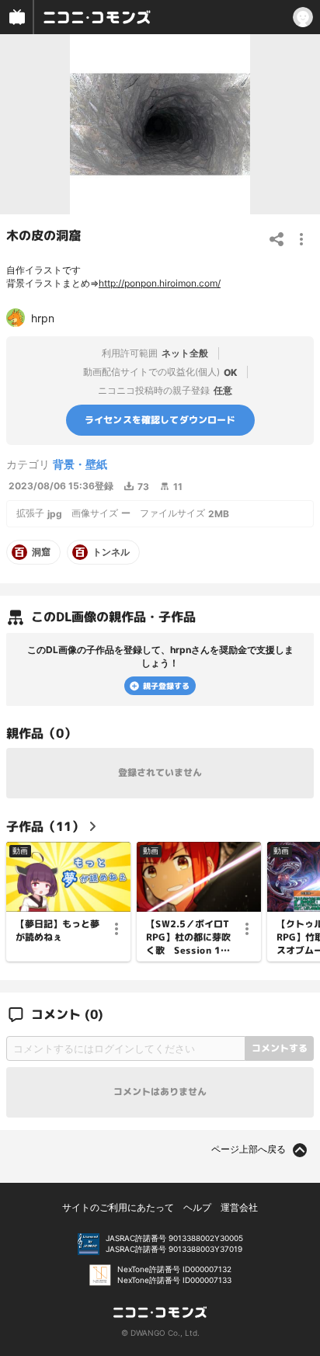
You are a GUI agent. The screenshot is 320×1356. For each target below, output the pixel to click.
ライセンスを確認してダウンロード (160, 419)
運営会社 (239, 1207)
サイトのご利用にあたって (118, 1207)
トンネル (111, 552)
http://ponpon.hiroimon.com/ (160, 283)
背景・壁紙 (80, 464)
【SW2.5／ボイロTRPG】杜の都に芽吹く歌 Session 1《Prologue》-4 (188, 937)
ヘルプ (197, 1207)
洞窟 (41, 552)
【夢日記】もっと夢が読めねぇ (57, 931)
